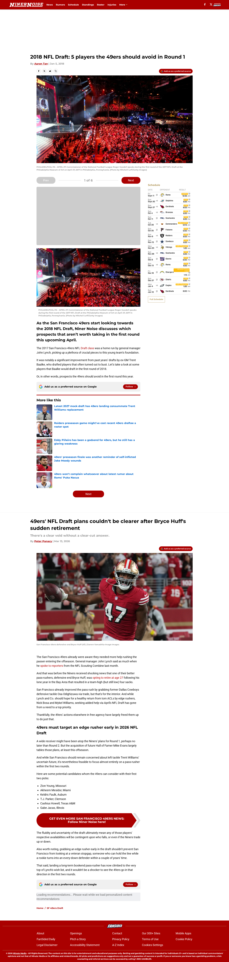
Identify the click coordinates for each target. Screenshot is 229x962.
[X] (211, 4)
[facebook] (205, 4)
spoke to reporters (51, 665)
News (49, 4)
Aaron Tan (41, 63)
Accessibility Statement (85, 945)
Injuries (111, 4)
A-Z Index (118, 945)
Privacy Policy (120, 939)
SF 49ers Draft (55, 908)
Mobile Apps (183, 933)
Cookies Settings (152, 945)
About (40, 933)
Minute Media (19, 953)
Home (40, 908)
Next (131, 180)
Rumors (60, 4)
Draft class (87, 348)
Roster (100, 4)
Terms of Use (150, 939)
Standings (88, 4)
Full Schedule (156, 299)
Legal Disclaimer (47, 945)
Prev (46, 180)
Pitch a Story (78, 939)
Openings (76, 933)
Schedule (73, 4)
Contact (117, 933)
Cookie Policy (184, 939)
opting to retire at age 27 (108, 677)
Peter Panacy (43, 541)
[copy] (56, 71)
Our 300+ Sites (151, 933)
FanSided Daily (46, 939)
